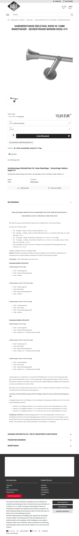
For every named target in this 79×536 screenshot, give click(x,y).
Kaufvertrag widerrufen (14, 496)
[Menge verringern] (13, 137)
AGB (7, 487)
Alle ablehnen (62, 507)
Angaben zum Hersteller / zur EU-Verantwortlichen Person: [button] (32, 434)
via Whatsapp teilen (14, 160)
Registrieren (69, 1)
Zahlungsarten (45, 490)
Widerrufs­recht (10, 492)
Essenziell (12, 531)
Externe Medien (24, 531)
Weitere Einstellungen (12, 533)
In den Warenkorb (43, 136)
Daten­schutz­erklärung (12, 490)
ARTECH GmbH (34, 182)
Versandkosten (21, 116)
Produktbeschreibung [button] (17, 440)
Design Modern (30, 20)
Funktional (45, 531)
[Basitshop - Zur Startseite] (13, 8)
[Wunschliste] (63, 7)
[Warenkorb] (69, 7)
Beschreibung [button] (13, 202)
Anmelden (58, 1)
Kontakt (43, 494)
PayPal (35, 531)
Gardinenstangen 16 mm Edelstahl (18, 20)
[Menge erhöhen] (13, 135)
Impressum (9, 485)
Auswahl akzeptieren (62, 511)
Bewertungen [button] (13, 446)
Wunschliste (13, 154)
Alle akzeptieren (63, 502)
